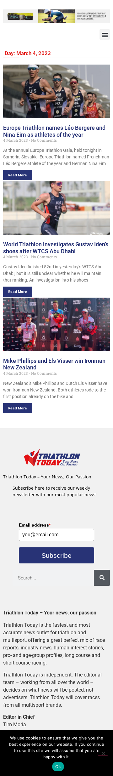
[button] (105, 34)
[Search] (102, 578)
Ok (58, 766)
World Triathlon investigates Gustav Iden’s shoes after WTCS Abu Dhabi (55, 247)
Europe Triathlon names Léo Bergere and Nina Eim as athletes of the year (54, 131)
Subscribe (56, 555)
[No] (103, 753)
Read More (17, 175)
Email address (35, 525)
